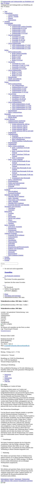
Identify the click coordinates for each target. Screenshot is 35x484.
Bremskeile (11, 245)
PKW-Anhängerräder (14, 25)
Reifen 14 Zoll (16, 58)
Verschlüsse (11, 208)
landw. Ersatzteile (9, 225)
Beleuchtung (8, 211)
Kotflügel (7, 189)
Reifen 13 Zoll (16, 57)
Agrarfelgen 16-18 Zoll (19, 99)
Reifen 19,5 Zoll (17, 73)
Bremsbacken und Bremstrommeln (18, 247)
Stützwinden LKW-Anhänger (17, 200)
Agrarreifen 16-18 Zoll (18, 67)
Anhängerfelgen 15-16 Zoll (20, 92)
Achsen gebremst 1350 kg (19, 126)
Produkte (7, 21)
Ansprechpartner (13, 15)
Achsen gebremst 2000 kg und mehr (22, 131)
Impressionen (12, 20)
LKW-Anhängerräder (14, 43)
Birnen (10, 220)
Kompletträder (8, 23)
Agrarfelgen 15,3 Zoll (18, 97)
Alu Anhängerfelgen (18, 85)
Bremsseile (11, 252)
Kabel (10, 215)
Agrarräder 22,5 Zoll (18, 42)
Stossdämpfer (12, 240)
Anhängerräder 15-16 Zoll (19, 33)
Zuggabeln (15, 136)
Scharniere (11, 210)
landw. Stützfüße (13, 201)
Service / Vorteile (13, 16)
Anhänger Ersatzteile (10, 233)
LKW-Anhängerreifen (14, 70)
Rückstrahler (12, 216)
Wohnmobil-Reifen (14, 80)
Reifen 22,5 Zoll (17, 75)
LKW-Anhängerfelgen (15, 102)
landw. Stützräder (13, 198)
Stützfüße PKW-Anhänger (16, 203)
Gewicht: (3, 319)
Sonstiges (11, 223)
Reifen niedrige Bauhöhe (19, 53)
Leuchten (11, 213)
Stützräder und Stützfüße (11, 195)
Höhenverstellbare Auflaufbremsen (22, 141)
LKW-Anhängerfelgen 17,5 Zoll (21, 105)
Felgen (6, 82)
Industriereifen (12, 77)
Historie (10, 18)
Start (5, 11)
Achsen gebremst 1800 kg (19, 129)
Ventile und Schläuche (14, 78)
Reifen (6, 50)
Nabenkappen (12, 230)
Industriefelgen (12, 110)
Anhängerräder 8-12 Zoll (19, 28)
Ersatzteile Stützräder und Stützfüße (18, 205)
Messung (5, 466)
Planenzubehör (12, 242)
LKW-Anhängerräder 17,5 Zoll (21, 45)
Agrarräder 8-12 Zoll (18, 36)
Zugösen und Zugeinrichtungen (17, 188)
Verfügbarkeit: (5, 322)
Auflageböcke (12, 144)
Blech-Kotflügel (13, 191)
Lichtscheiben (12, 221)
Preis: (2, 325)
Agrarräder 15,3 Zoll (18, 38)
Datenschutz (8, 378)
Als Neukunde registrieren (12, 276)
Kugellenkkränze (13, 181)
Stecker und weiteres (14, 218)
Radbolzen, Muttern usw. (15, 232)
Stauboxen (11, 238)
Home (6, 294)
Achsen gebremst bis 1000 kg (20, 124)
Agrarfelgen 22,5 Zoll (18, 100)
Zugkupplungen (13, 237)
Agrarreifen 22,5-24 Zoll (19, 68)
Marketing (6, 452)
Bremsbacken (12, 228)
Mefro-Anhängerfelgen (15, 112)
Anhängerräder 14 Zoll (18, 31)
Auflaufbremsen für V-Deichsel (21, 137)
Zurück (11, 479)
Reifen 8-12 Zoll (17, 55)
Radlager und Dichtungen (15, 248)
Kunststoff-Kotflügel (14, 193)
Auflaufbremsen (13, 134)
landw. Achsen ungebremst (16, 146)
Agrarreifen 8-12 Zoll (18, 63)
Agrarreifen (11, 62)
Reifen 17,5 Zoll (17, 72)
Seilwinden (11, 243)
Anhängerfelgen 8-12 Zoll (19, 87)
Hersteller (7, 258)
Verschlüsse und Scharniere (12, 206)
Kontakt (6, 260)
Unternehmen (8, 13)
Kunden (6, 257)
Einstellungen (7, 439)
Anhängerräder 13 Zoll (18, 30)
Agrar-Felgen (12, 94)
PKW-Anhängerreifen (14, 52)
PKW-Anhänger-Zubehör (15, 255)
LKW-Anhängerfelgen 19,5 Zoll (21, 107)
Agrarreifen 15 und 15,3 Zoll (20, 65)
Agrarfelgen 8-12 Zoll (18, 95)
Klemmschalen (12, 142)
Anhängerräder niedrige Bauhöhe (22, 26)
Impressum (7, 374)
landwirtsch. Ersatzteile (15, 226)
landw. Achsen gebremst (15, 159)
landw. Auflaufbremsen (15, 179)
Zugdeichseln (12, 132)
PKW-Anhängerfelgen (14, 84)
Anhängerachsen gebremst (16, 122)
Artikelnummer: (5, 315)
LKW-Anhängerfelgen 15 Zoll (21, 104)
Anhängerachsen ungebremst (16, 121)
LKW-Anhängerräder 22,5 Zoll (21, 48)
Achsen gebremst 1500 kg (19, 127)
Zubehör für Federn (14, 184)
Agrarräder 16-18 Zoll (18, 40)
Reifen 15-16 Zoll (17, 60)
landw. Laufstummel (18, 158)
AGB (6, 376)
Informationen (5, 479)
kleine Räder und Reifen (15, 115)
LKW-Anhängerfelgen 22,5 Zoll (21, 109)
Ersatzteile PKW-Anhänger (16, 235)
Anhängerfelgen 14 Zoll (19, 90)
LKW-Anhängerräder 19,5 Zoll (21, 47)
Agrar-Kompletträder (14, 35)
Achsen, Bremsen (9, 119)
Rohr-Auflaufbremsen (18, 139)
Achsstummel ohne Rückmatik (21, 178)
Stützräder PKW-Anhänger (16, 196)
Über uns (7, 381)
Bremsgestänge (12, 253)
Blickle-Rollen (12, 117)
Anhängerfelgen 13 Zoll (19, 89)
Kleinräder (7, 114)
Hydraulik (11, 186)
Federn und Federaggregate (16, 183)
